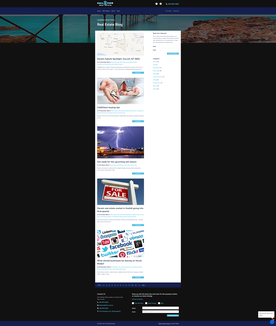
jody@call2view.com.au (106, 305)
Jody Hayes (129, 62)
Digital (134, 214)
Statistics (120, 64)
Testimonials (176, 11)
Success (120, 112)
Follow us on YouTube (161, 4)
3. (112, 285)
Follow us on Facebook (156, 4)
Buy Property (169, 11)
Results (112, 64)
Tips (124, 112)
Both (162, 303)
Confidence (140, 110)
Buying (117, 62)
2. (109, 285)
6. (120, 285)
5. (117, 285)
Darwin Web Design (164, 323)
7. (123, 285)
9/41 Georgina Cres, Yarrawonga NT (110, 311)
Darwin (135, 62)
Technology (103, 216)
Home (99, 11)
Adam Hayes (122, 62)
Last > (143, 285)
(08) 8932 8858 (173, 4)
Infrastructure (101, 64)
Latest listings (152, 303)
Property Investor (157, 77)
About (113, 11)
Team (118, 11)
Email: (154, 50)
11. (136, 285)
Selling (116, 64)
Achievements (132, 110)
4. (115, 285)
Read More (138, 72)
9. (129, 285)
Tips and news (139, 303)
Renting (107, 64)
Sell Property (106, 11)
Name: (154, 46)
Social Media (115, 216)
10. (132, 285)
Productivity (100, 269)
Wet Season (131, 165)
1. (106, 285)
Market (112, 62)
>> (139, 285)
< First (99, 285)
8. (126, 285)
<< (103, 285)
